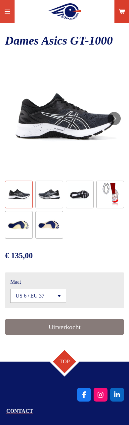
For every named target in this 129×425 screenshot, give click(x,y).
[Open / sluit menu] (7, 11)
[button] (19, 194)
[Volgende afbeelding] (114, 118)
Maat (15, 282)
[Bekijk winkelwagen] (121, 11)
